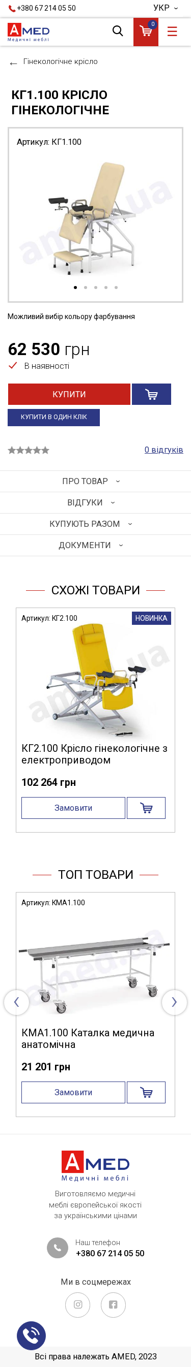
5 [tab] (116, 288)
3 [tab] (96, 288)
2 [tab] (85, 288)
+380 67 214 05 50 (46, 8)
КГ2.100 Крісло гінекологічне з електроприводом (94, 755)
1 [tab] (75, 288)
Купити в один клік (54, 417)
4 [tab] (106, 288)
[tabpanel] (95, 219)
